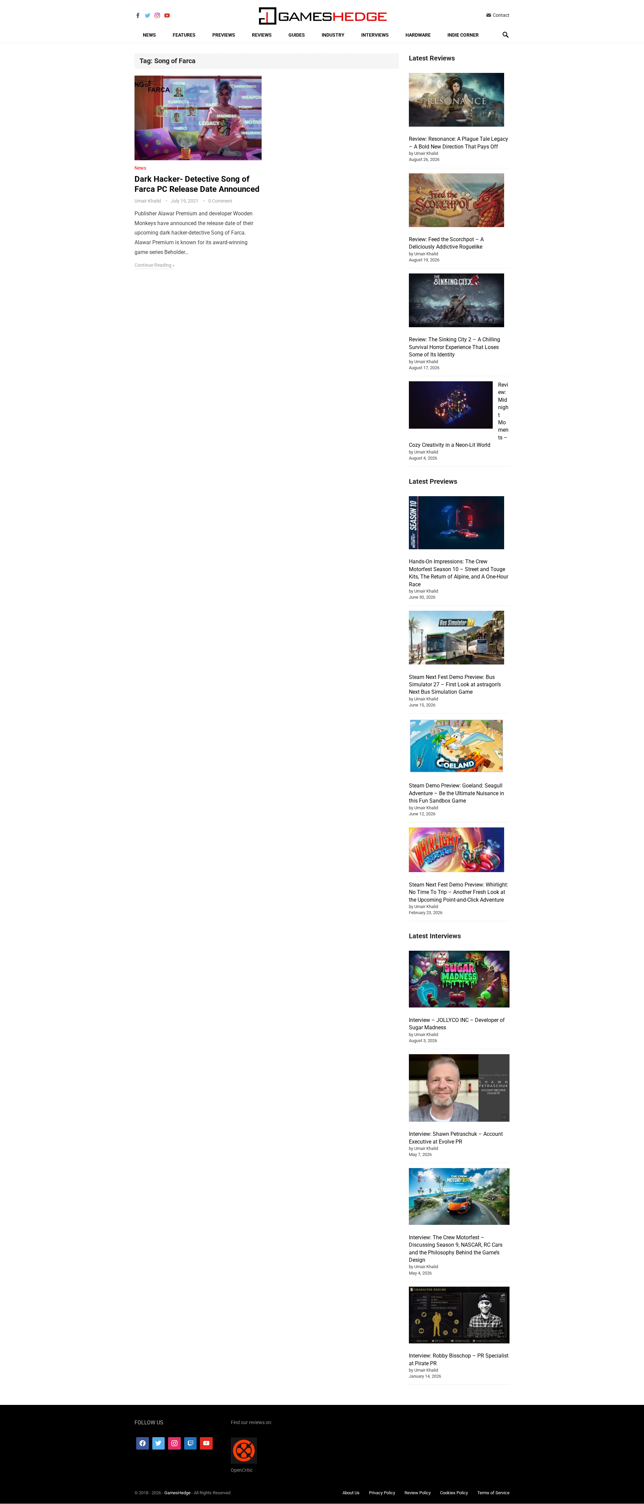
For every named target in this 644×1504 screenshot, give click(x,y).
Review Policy (418, 1492)
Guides (296, 35)
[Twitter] (159, 1443)
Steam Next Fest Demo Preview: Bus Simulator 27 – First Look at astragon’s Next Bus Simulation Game (455, 684)
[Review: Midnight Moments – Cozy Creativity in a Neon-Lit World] (451, 406)
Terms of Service (493, 1492)
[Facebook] (143, 1443)
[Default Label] (190, 1443)
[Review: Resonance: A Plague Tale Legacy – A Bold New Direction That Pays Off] (456, 101)
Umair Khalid (148, 201)
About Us (351, 1492)
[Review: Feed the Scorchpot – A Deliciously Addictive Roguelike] (456, 201)
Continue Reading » (155, 265)
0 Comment (220, 201)
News (149, 35)
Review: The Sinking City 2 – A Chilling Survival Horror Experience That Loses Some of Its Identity (454, 347)
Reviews (262, 35)
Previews (223, 35)
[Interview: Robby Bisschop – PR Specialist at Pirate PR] (459, 1316)
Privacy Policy (382, 1492)
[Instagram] (174, 1443)
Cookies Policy (454, 1492)
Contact (500, 15)
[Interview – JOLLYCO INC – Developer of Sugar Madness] (459, 980)
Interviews (375, 35)
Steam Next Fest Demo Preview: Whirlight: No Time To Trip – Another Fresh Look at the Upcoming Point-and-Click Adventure (458, 892)
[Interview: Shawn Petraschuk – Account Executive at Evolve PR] (459, 1089)
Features (184, 35)
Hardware (418, 35)
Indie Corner (463, 35)
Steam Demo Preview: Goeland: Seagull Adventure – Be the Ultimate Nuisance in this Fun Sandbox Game (456, 793)
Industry (333, 35)
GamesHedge (177, 1492)
